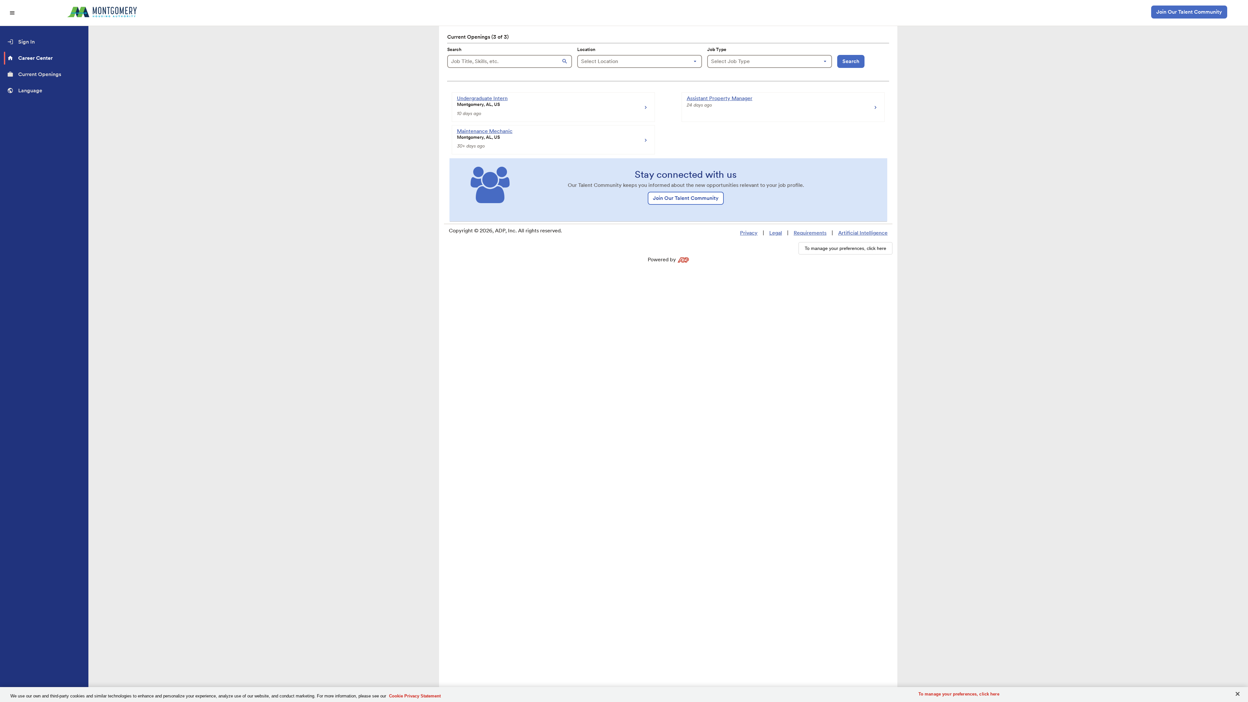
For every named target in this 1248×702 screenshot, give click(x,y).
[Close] (1237, 694)
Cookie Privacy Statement (415, 696)
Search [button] (850, 61)
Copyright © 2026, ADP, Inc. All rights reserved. (505, 231)
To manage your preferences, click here (958, 694)
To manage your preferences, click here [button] (845, 248)
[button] (565, 61)
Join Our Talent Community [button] (1189, 12)
